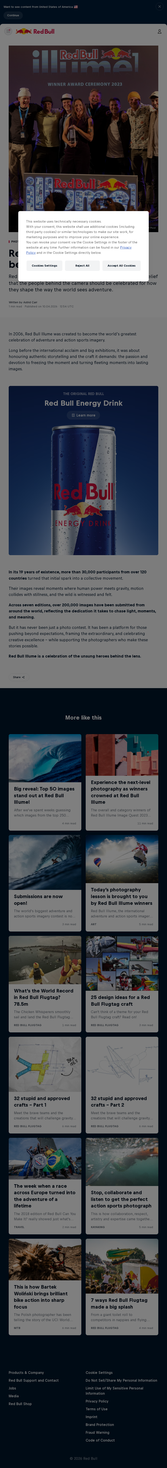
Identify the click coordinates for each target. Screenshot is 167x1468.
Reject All (82, 265)
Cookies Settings (44, 265)
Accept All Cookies (121, 265)
